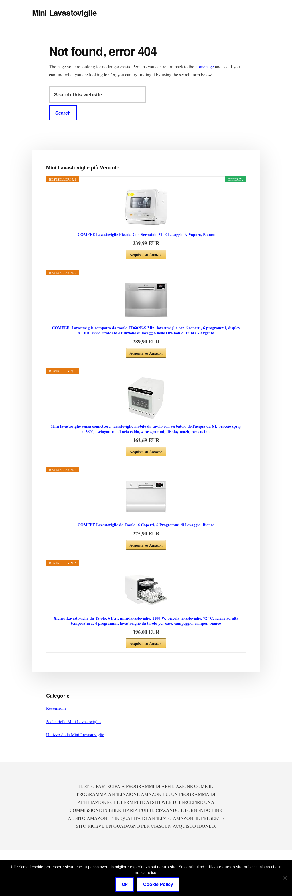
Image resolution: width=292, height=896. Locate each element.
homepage (204, 66)
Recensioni (56, 708)
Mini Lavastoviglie (64, 12)
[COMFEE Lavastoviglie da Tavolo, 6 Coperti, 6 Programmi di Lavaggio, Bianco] (146, 497)
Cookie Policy (158, 884)
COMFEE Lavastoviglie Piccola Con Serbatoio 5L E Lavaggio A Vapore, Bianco (146, 234)
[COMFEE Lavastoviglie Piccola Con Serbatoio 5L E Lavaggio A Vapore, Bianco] (146, 206)
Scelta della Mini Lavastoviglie (73, 721)
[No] (285, 878)
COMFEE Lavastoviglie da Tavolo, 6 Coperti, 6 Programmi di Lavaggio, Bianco (146, 524)
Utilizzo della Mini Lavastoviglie (75, 734)
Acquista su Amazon (146, 254)
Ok (125, 884)
